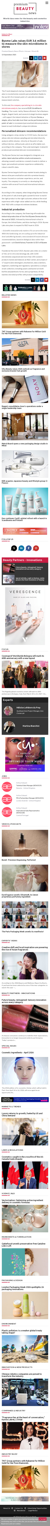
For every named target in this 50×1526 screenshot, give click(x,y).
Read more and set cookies (11, 1524)
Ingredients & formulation (16, 1237)
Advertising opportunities (37, 1508)
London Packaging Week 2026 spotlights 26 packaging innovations (23, 1288)
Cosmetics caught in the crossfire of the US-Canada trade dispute (23, 1158)
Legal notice (32, 1510)
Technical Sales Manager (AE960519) (29, 785)
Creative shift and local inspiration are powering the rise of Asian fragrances (25, 948)
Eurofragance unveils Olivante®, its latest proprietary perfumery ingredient (20, 896)
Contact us (19, 1508)
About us (6, 1508)
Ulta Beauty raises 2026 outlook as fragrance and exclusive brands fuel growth (23, 370)
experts (8, 699)
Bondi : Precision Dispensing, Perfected (19, 860)
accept (43, 1519)
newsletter (21, 1510)
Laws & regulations (12, 1150)
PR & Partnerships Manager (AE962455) (30, 798)
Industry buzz (7, 34)
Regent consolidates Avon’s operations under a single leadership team (22, 407)
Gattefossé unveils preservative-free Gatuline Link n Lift (23, 1244)
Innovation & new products (17, 1367)
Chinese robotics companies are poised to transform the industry (22, 1375)
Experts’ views (9, 940)
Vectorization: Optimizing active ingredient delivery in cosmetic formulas (22, 1201)
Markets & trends (11, 1106)
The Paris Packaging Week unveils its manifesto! (23, 932)
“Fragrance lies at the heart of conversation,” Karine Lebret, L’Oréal (23, 1418)
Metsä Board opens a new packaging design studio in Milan (25, 445)
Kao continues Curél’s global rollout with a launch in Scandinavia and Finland (24, 519)
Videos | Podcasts (11, 824)
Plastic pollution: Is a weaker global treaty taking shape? (22, 1331)
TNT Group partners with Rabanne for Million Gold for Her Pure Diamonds (24, 333)
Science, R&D (8, 1193)
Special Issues (9, 1046)
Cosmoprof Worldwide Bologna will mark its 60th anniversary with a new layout (23, 657)
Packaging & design (12, 1280)
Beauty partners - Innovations (22, 560)
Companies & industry (13, 1410)
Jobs (4, 776)
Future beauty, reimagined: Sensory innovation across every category (24, 1001)
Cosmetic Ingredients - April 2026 (18, 1052)
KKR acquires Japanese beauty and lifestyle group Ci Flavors (24, 482)
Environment (9, 1324)
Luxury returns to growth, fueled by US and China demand (22, 1114)
